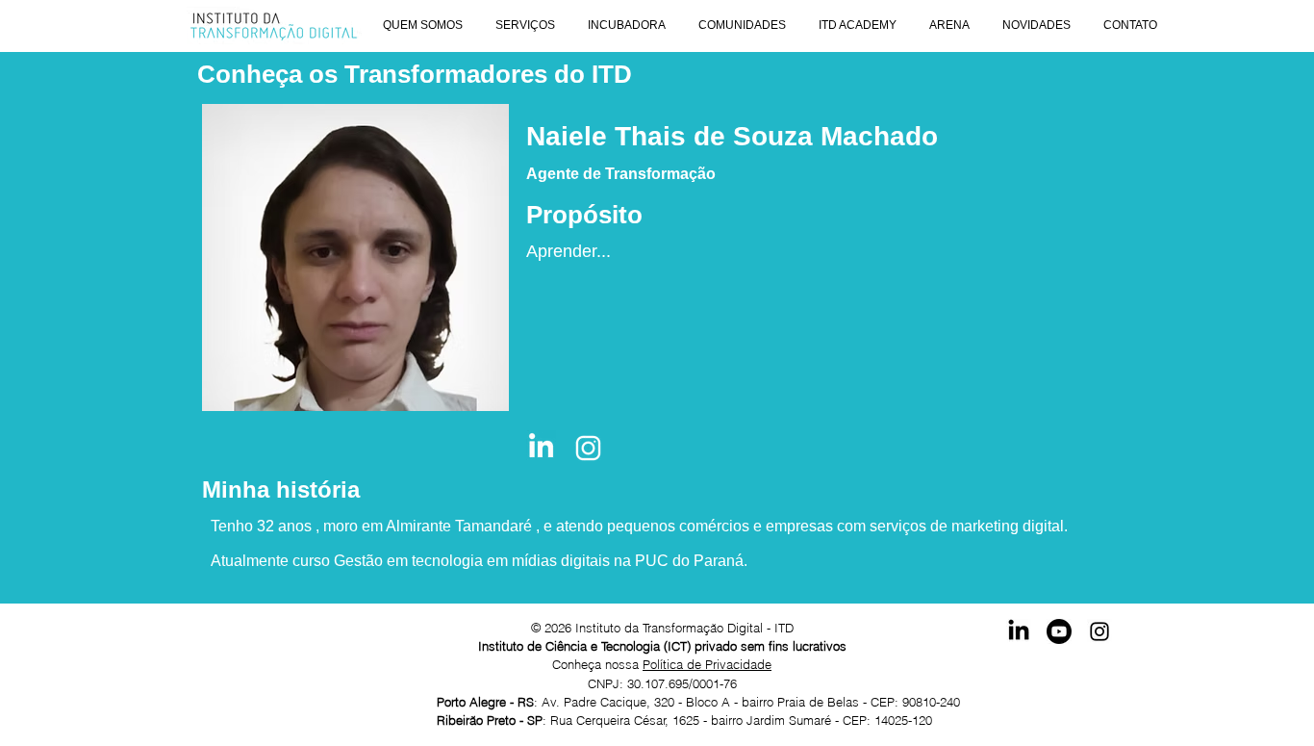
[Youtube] (1059, 631)
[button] (422, 25)
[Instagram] (1099, 631)
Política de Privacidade (707, 664)
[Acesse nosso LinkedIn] (1018, 631)
